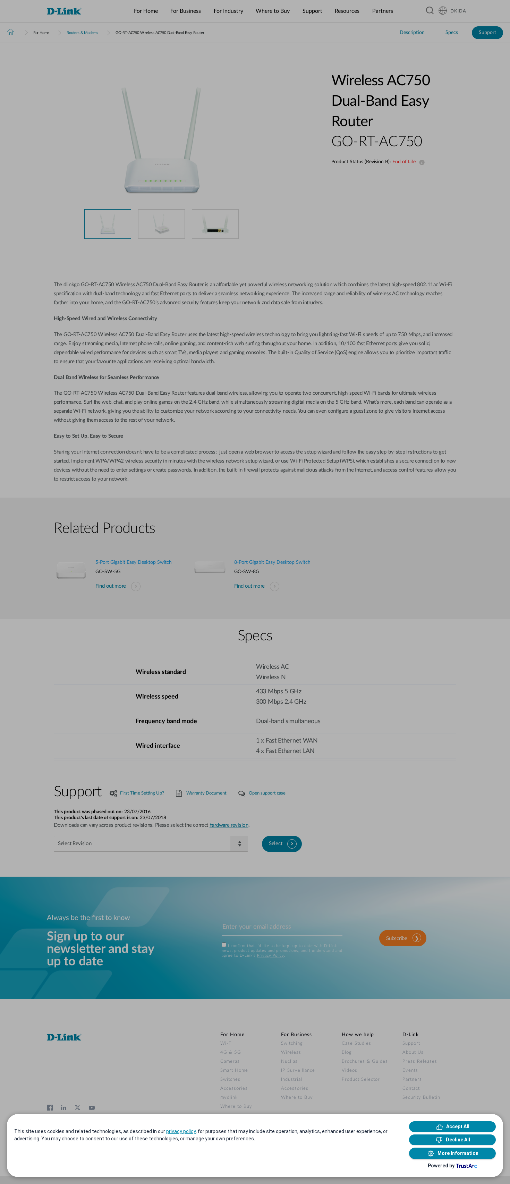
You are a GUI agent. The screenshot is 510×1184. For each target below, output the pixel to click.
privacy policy (181, 1131)
